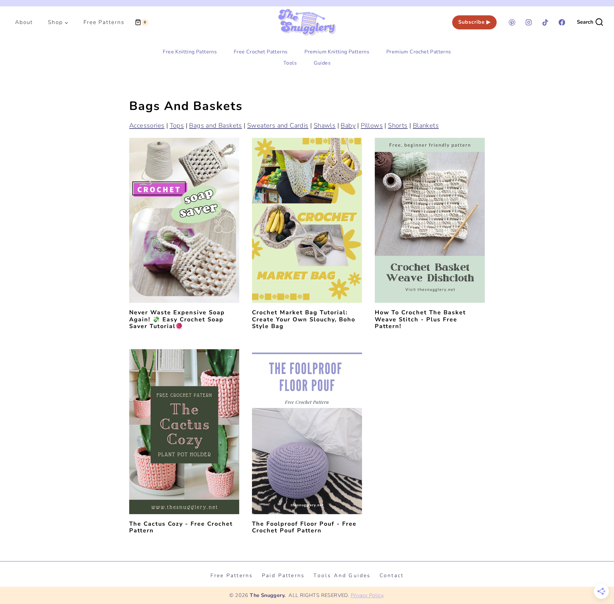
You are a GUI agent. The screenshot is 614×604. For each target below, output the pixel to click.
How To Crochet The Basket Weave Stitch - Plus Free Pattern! (420, 319)
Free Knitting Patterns (190, 51)
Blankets (426, 125)
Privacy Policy (367, 595)
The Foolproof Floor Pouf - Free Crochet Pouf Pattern (304, 527)
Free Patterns (103, 22)
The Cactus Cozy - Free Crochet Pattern (181, 527)
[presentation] (184, 220)
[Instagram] (528, 22)
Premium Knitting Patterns (336, 51)
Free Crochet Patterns (260, 51)
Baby (348, 125)
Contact (392, 575)
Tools (290, 63)
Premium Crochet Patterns (418, 51)
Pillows (372, 125)
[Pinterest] (512, 22)
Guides (322, 63)
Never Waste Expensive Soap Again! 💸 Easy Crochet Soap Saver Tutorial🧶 (177, 319)
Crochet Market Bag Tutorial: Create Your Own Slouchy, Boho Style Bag (303, 319)
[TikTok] (545, 22)
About (24, 22)
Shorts (397, 125)
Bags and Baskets (215, 125)
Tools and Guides (342, 575)
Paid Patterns (283, 575)
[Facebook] (561, 22)
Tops (177, 125)
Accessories (146, 125)
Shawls (324, 125)
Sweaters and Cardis (278, 125)
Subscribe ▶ (474, 22)
